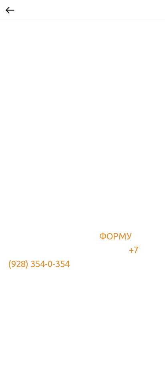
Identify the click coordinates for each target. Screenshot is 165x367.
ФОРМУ (115, 236)
